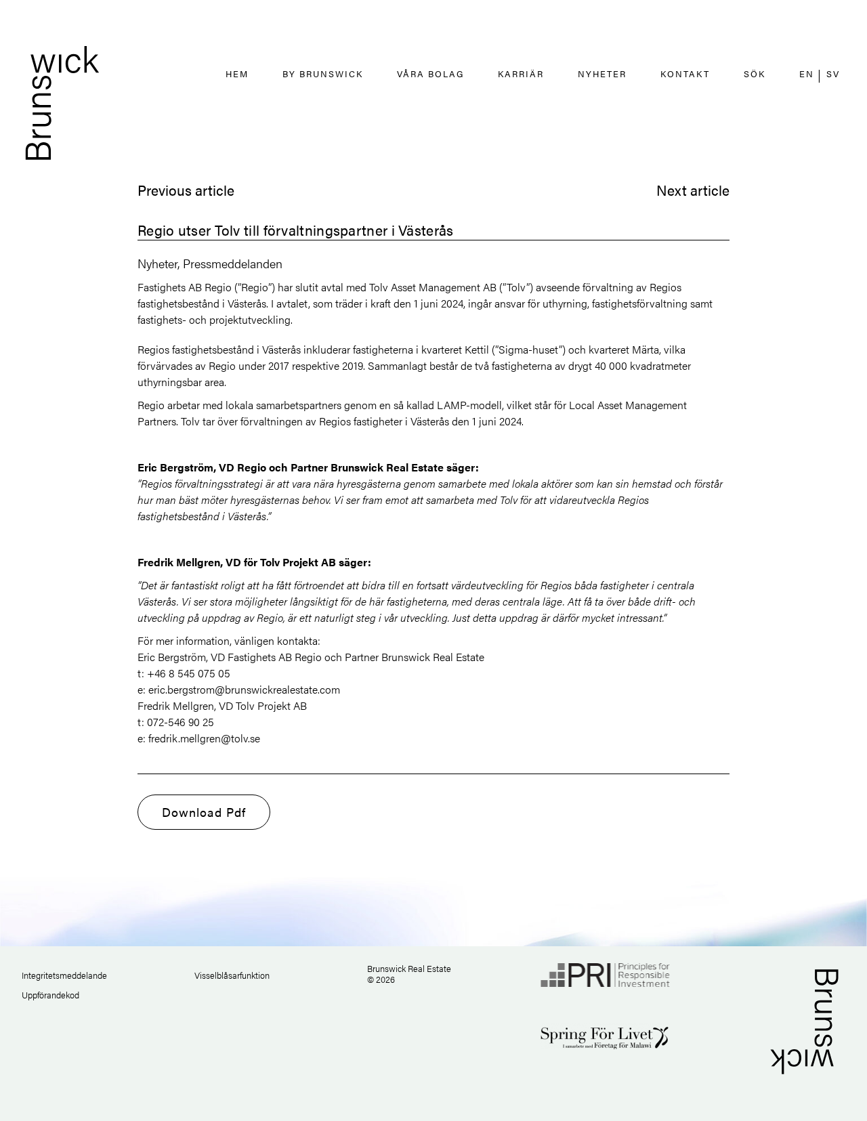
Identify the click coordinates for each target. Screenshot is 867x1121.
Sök (754, 73)
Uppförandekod (50, 994)
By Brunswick (322, 73)
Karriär (521, 73)
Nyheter (602, 73)
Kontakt (685, 73)
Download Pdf (204, 811)
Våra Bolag (430, 73)
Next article (692, 189)
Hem (237, 73)
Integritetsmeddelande (64, 975)
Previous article (186, 189)
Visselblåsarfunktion (232, 975)
